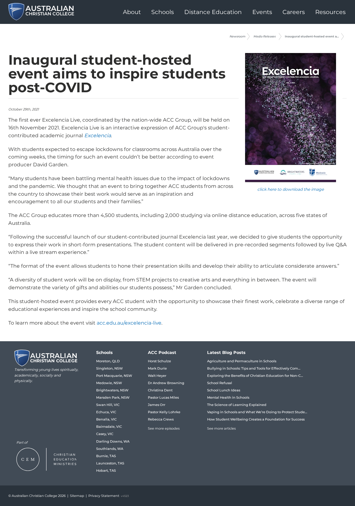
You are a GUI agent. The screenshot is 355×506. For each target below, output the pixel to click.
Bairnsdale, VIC (109, 427)
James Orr (156, 405)
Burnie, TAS (106, 456)
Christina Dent (160, 390)
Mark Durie (157, 368)
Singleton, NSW (109, 368)
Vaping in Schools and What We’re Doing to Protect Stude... (257, 412)
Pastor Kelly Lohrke (164, 412)
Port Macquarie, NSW (114, 376)
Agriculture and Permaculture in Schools (241, 361)
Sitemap (77, 496)
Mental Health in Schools (228, 397)
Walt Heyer (157, 376)
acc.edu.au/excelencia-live (129, 323)
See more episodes (164, 428)
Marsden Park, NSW (112, 397)
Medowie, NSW (109, 383)
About (132, 12)
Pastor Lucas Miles (163, 397)
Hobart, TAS (106, 470)
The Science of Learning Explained (236, 405)
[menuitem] (132, 12)
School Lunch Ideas (223, 390)
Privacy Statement (103, 496)
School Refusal (219, 383)
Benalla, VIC (106, 419)
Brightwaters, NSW (112, 390)
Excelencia (97, 135)
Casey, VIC (104, 434)
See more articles (221, 428)
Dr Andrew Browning (166, 383)
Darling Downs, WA (112, 441)
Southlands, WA (109, 449)
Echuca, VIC (106, 412)
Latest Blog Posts (226, 352)
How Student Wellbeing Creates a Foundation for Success (256, 419)
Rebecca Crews (161, 419)
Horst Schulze (159, 361)
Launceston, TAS (110, 463)
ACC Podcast (162, 352)
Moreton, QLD (108, 361)
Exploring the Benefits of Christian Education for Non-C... (255, 376)
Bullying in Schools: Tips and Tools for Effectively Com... (253, 368)
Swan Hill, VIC (108, 405)
